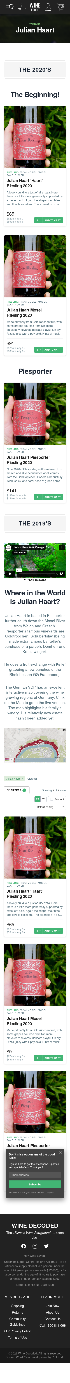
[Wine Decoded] (35, 7)
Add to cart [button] (53, 220)
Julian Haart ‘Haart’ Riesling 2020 (25, 182)
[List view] (43, 799)
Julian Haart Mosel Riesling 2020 (24, 312)
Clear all (32, 778)
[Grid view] (37, 799)
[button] (9, 7)
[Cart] (60, 7)
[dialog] (35, 1175)
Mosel (32, 172)
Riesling (13, 172)
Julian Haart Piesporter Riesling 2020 (28, 459)
